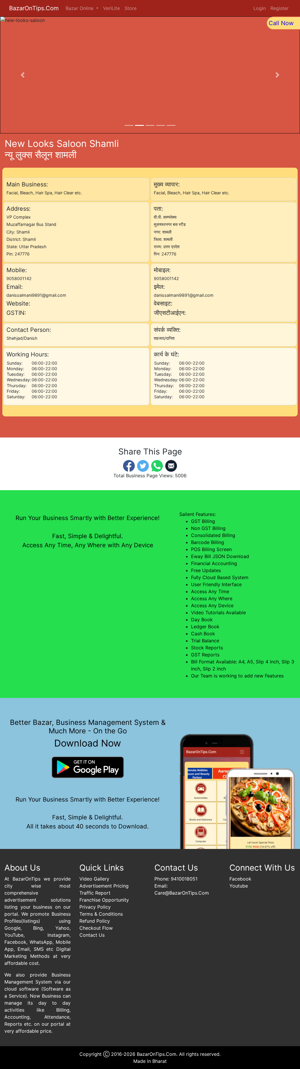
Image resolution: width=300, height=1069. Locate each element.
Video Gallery (94, 879)
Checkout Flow (96, 928)
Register (279, 8)
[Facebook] (129, 466)
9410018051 (184, 879)
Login (259, 8)
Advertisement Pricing (104, 886)
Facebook (240, 879)
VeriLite (111, 8)
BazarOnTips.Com (34, 8)
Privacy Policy (95, 907)
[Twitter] (143, 466)
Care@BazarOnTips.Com (181, 893)
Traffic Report (94, 893)
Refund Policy (94, 921)
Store (131, 8)
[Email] (171, 466)
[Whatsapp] (157, 466)
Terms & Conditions (101, 914)
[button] (22, 74)
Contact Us (92, 935)
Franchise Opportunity (104, 900)
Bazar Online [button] (80, 8)
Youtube (238, 886)
